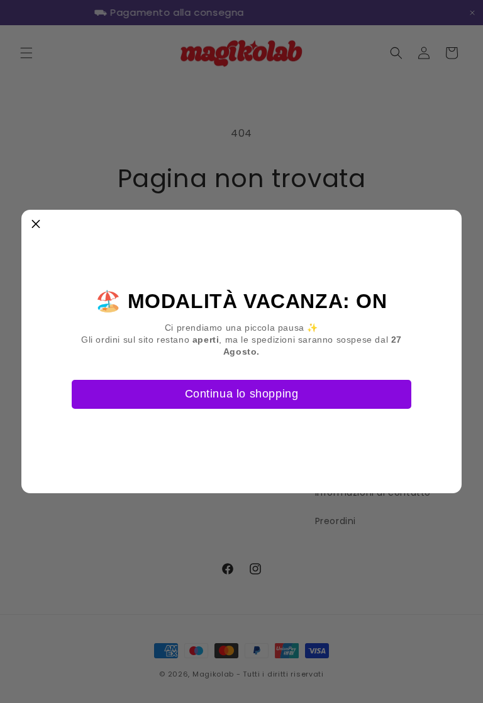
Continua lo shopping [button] (242, 393)
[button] (36, 224)
